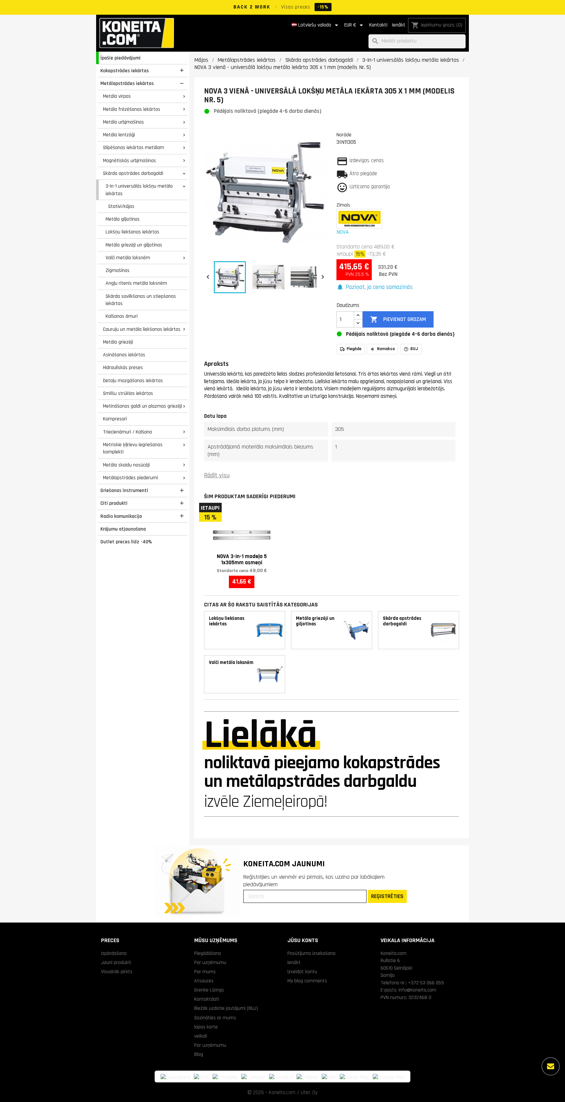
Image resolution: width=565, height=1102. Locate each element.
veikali (200, 1036)
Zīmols (343, 205)
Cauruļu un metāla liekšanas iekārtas (141, 329)
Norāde (343, 134)
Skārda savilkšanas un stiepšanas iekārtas (141, 300)
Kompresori (115, 418)
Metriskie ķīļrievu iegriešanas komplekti (133, 448)
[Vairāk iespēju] (550, 1066)
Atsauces (204, 980)
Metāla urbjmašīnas (123, 122)
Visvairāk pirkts (116, 971)
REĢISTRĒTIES (387, 896)
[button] (374, 287)
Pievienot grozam (398, 319)
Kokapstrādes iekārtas (124, 70)
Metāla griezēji (118, 342)
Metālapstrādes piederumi (130, 477)
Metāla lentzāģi (119, 134)
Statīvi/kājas (121, 206)
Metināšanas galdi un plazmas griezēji (142, 406)
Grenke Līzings (209, 990)
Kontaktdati (206, 999)
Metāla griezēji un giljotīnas (134, 245)
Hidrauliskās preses (123, 367)
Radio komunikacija (121, 516)
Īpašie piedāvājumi (120, 58)
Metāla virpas (117, 96)
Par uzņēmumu (210, 962)
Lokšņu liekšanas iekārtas (132, 232)
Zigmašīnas (117, 270)
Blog (198, 1054)
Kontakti (378, 25)
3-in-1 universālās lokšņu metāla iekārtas (139, 190)
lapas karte (206, 1027)
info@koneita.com (417, 990)
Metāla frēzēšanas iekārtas (131, 109)
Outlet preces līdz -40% (126, 541)
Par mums (205, 971)
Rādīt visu (217, 475)
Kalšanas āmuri (122, 316)
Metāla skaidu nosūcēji (126, 465)
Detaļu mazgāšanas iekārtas (133, 380)
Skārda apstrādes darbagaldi (133, 173)
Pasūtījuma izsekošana (311, 953)
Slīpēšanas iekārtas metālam (133, 147)
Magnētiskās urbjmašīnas (129, 160)
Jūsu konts (302, 940)
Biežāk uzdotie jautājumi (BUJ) (226, 1008)
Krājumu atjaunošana (123, 529)
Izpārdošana (114, 953)
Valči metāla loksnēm (128, 257)
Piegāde (354, 349)
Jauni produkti (116, 962)
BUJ (414, 349)
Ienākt (398, 25)
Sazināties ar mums (215, 1017)
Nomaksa (386, 349)
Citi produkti (114, 503)
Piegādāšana (207, 953)
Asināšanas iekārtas (124, 354)
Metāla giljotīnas (123, 219)
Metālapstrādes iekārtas (127, 83)
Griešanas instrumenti (124, 490)
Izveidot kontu (302, 971)
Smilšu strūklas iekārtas (128, 393)
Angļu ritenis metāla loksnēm (136, 283)
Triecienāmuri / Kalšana (127, 432)
